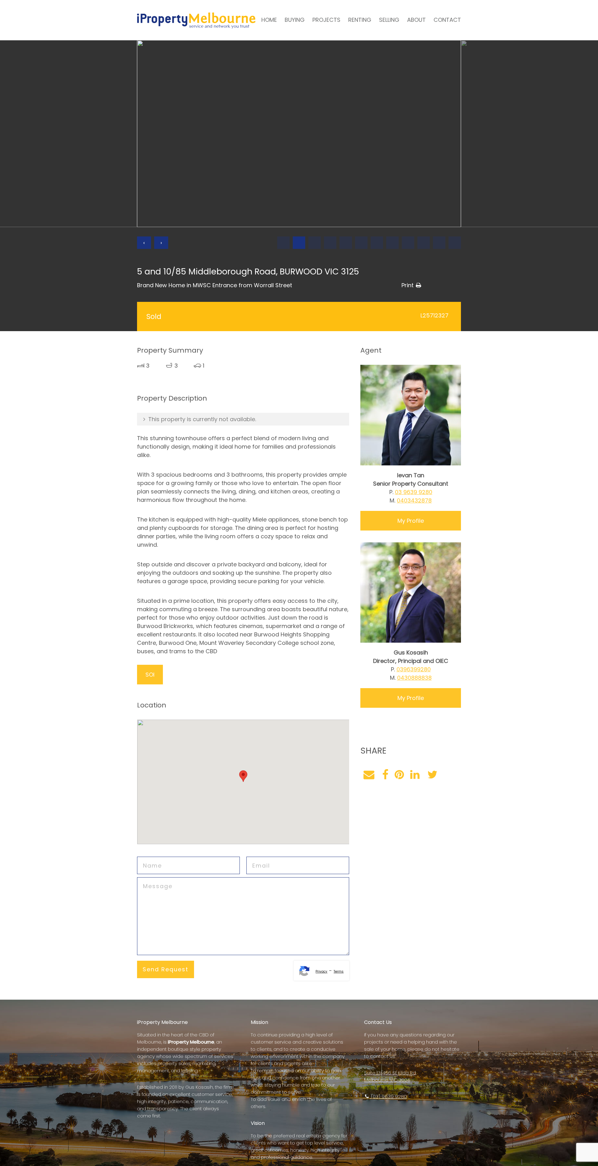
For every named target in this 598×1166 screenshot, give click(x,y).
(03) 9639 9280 (388, 1096)
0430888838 (414, 678)
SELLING (389, 20)
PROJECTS (326, 20)
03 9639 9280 (413, 492)
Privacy (321, 971)
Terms (339, 971)
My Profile (410, 521)
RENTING (359, 20)
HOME (269, 20)
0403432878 (414, 500)
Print (407, 285)
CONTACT (447, 20)
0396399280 (413, 669)
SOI (149, 674)
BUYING (295, 20)
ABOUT (416, 20)
